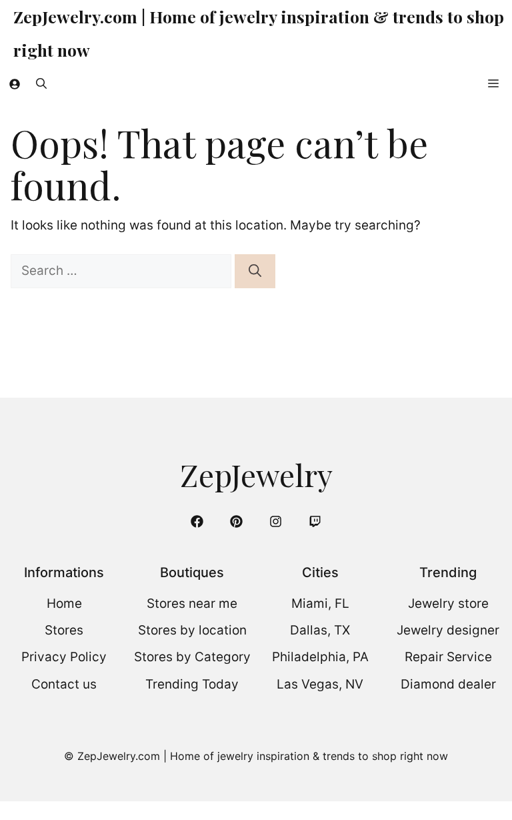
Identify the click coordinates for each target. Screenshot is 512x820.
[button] (41, 83)
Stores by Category (192, 657)
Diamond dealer (448, 684)
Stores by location (192, 630)
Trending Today (192, 684)
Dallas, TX (320, 630)
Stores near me (192, 603)
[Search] (255, 271)
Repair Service (448, 657)
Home (64, 603)
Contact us (64, 684)
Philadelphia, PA (320, 657)
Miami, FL (320, 603)
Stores (64, 630)
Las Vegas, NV (320, 684)
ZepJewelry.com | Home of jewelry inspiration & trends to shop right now (258, 33)
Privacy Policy (64, 657)
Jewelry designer (448, 630)
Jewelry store (448, 603)
